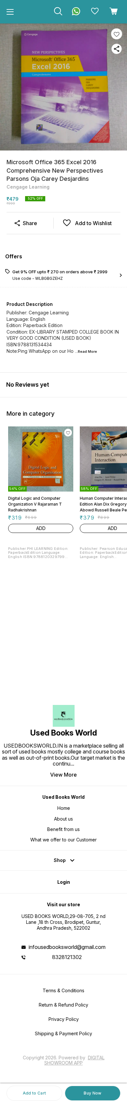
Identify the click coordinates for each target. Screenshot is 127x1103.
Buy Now (92, 1093)
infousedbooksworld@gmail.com (67, 947)
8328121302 (67, 957)
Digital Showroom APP (74, 1060)
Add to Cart (34, 1093)
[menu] (10, 11)
